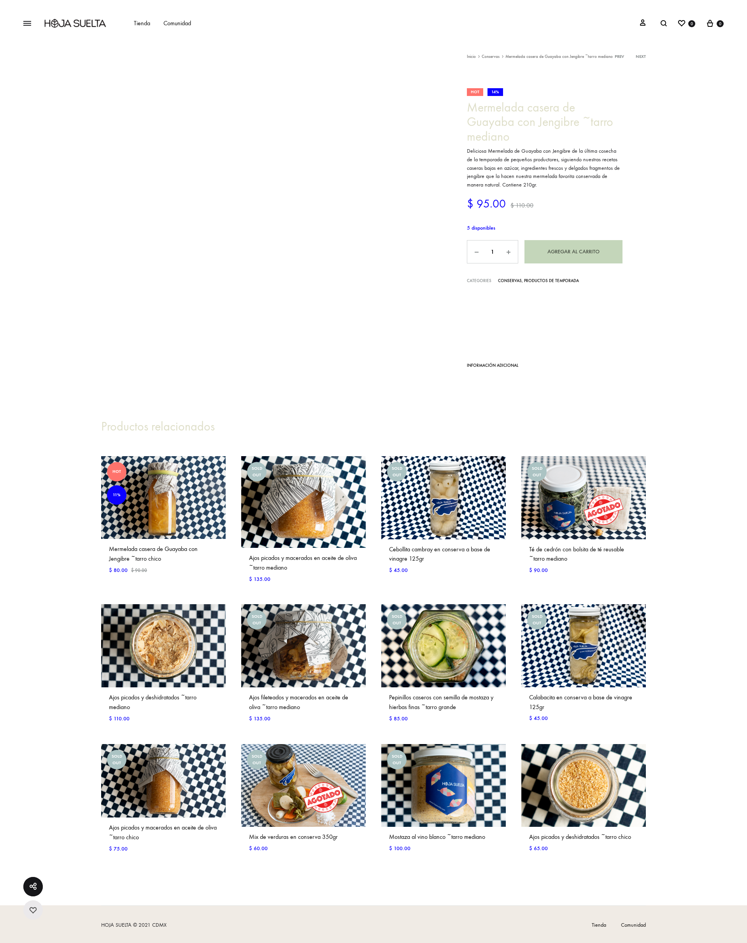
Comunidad (177, 23)
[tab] (492, 367)
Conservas (491, 56)
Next (641, 56)
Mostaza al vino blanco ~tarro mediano (437, 836)
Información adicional (492, 365)
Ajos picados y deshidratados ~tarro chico (580, 836)
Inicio (471, 56)
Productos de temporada (551, 280)
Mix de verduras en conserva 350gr (293, 836)
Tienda (142, 23)
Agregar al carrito (573, 251)
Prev (619, 56)
